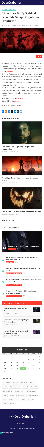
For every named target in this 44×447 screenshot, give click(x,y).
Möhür (36, 25)
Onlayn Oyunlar (7, 433)
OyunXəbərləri (12, 2)
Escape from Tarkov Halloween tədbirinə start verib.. (22, 211)
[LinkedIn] (15, 111)
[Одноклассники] (6, 111)
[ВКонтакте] (3, 111)
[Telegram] (21, 111)
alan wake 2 (6, 383)
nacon (4, 395)
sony (17, 399)
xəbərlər (10, 71)
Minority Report (19, 391)
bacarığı (20, 98)
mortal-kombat (31, 391)
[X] (12, 111)
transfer (32, 399)
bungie (32, 383)
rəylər (4, 399)
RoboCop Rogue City (34, 395)
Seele (10, 399)
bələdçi (5, 387)
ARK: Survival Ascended (20, 383)
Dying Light (34, 387)
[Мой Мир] (9, 111)
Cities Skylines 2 (15, 387)
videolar (13, 105)
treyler (4, 403)
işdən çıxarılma (7, 391)
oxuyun (16, 101)
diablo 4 (20, 105)
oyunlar (7, 105)
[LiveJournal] (18, 111)
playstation (21, 395)
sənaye (24, 399)
